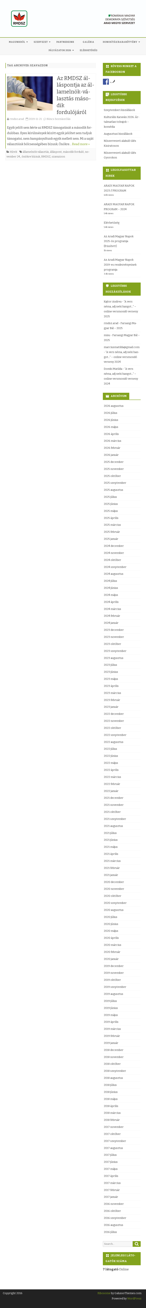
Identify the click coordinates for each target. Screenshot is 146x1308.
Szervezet (41, 42)
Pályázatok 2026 (59, 50)
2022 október (112, 728)
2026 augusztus (114, 406)
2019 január (111, 1043)
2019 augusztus (113, 994)
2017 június (111, 1162)
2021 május (111, 847)
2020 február (112, 952)
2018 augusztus (113, 1078)
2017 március (112, 1183)
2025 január (111, 539)
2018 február (112, 1120)
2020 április (111, 938)
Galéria (88, 42)
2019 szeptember (115, 987)
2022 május (111, 763)
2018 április (111, 1106)
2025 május (111, 511)
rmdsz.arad (17, 119)
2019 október (112, 980)
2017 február (112, 1190)
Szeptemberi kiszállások (119, 110)
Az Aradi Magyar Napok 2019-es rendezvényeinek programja (120, 264)
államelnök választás (36, 152)
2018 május (111, 1099)
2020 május (111, 931)
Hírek (13, 152)
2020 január (111, 959)
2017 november (114, 1127)
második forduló (73, 152)
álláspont (56, 152)
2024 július (110, 581)
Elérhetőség (89, 50)
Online (116, 1269)
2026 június (111, 420)
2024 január (111, 623)
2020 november (114, 889)
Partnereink (65, 42)
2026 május (111, 427)
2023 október (112, 644)
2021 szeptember (115, 819)
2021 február (112, 868)
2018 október (112, 1064)
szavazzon (58, 156)
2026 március (112, 441)
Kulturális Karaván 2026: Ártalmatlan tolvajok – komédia (121, 122)
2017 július (110, 1155)
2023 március (112, 693)
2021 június (111, 840)
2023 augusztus (113, 658)
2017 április (111, 1176)
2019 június (111, 1008)
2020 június (111, 924)
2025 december (114, 462)
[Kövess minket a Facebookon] (106, 82)
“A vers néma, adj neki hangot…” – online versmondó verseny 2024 (121, 357)
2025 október (112, 476)
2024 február (112, 616)
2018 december (113, 1050)
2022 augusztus (113, 742)
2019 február (112, 1036)
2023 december (114, 630)
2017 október (112, 1134)
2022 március (112, 777)
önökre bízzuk (31, 156)
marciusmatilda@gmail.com (122, 347)
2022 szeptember (115, 735)
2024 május (111, 595)
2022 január (111, 791)
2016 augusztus (113, 1225)
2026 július (110, 413)
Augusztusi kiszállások (118, 133)
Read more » (81, 144)
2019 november (114, 973)
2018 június (111, 1092)
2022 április (111, 770)
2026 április (111, 434)
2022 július (110, 749)
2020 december (114, 882)
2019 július (110, 1001)
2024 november (114, 553)
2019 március (112, 1029)
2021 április (111, 854)
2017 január (111, 1197)
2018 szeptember (115, 1071)
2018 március (112, 1113)
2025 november (114, 469)
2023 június (111, 672)
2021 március (112, 861)
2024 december (114, 546)
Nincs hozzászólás (59, 119)
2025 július (110, 497)
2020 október (112, 896)
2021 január (111, 875)
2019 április (111, 1022)
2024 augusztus (113, 574)
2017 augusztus (113, 1148)
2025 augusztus (113, 490)
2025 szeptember (115, 483)
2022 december (114, 714)
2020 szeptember (115, 903)
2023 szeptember (115, 651)
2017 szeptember (115, 1141)
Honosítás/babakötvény (120, 42)
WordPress (134, 1298)
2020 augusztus (114, 910)
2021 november (114, 805)
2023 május (111, 679)
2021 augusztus (113, 826)
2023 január (111, 707)
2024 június (111, 588)
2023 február (112, 700)
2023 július (110, 665)
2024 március (112, 609)
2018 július (110, 1085)
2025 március (112, 525)
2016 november (114, 1204)
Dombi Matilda (113, 369)
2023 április (111, 686)
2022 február (112, 784)
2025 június (111, 504)
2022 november (114, 721)
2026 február (112, 448)
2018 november (114, 1057)
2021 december (113, 798)
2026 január (111, 455)
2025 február (112, 532)
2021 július (110, 833)
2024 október (112, 560)
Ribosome (104, 1293)
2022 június (111, 756)
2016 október (112, 1211)
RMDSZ (46, 156)
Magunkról (17, 42)
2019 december (114, 966)
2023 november (114, 637)
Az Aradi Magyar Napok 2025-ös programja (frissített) (118, 241)
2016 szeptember (115, 1218)
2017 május (111, 1169)
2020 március (112, 945)
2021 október (112, 812)
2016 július (110, 1232)
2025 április (111, 518)
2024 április (111, 602)
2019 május (111, 1015)
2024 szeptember (115, 567)
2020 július (110, 917)
